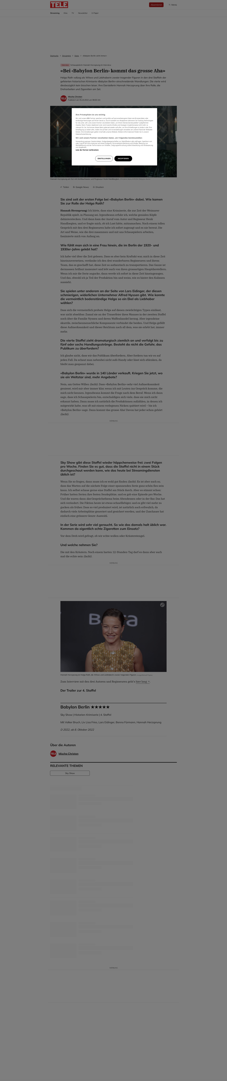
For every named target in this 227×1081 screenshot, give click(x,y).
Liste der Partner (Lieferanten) (87, 150)
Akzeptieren (123, 159)
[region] (114, 136)
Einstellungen (104, 159)
